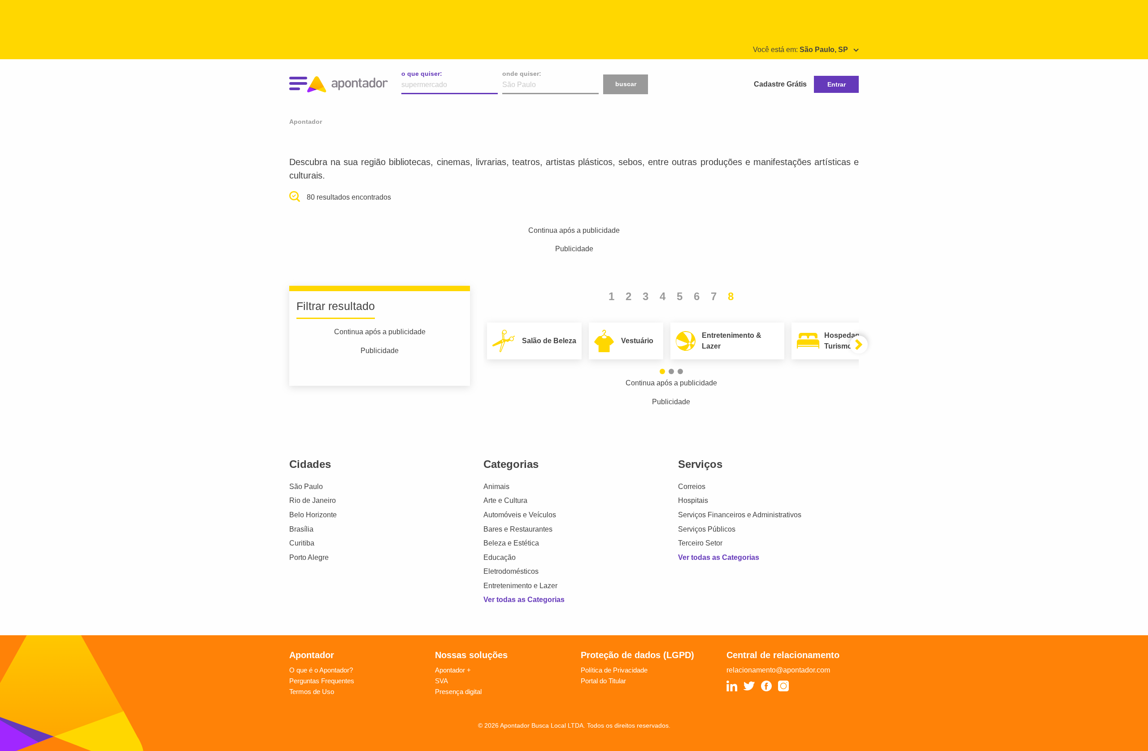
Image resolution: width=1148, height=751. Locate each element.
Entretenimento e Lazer (520, 585)
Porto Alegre (309, 557)
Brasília (301, 529)
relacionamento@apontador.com (778, 670)
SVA (441, 681)
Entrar (836, 84)
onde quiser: (521, 73)
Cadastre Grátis (780, 84)
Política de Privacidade (614, 670)
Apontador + (453, 670)
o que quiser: (421, 73)
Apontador (305, 121)
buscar (625, 83)
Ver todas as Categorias (524, 599)
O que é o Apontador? (321, 670)
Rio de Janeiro (312, 500)
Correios (691, 486)
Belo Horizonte (313, 515)
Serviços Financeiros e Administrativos (739, 515)
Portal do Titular (603, 681)
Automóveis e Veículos (519, 515)
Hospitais (693, 500)
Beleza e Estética (511, 543)
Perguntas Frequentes (321, 681)
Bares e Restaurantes (517, 529)
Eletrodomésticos (511, 571)
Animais (496, 486)
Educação (499, 557)
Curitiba (301, 543)
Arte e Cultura (505, 500)
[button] (662, 371)
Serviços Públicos (706, 529)
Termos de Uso (311, 691)
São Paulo (306, 486)
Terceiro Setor (700, 543)
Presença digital (458, 691)
